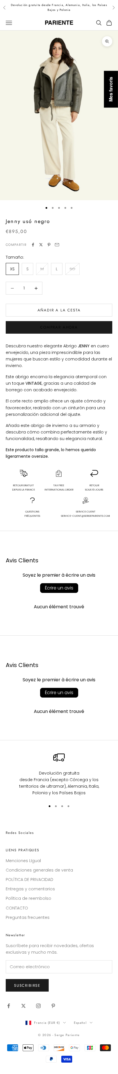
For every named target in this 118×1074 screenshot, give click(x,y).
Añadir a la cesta (59, 310)
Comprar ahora (59, 327)
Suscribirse (27, 985)
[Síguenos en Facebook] (8, 1006)
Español (80, 1022)
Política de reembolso (28, 898)
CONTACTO (17, 908)
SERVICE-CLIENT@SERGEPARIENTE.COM (85, 516)
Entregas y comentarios (30, 889)
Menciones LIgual (23, 861)
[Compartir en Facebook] (33, 244)
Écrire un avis (59, 588)
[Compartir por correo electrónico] (57, 244)
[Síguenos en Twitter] (23, 1006)
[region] (59, 774)
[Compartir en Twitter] (41, 244)
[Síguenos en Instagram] (38, 1006)
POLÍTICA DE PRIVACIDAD (29, 879)
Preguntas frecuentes (28, 917)
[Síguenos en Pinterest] (53, 1006)
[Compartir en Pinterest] (49, 244)
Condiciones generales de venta (39, 870)
